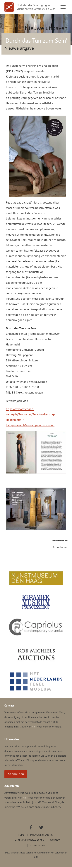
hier (34, 726)
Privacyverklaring (41, 834)
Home (21, 834)
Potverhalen (60, 544)
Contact (55, 840)
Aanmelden (16, 774)
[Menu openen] (63, 7)
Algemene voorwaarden (29, 840)
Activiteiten (37, 845)
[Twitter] (41, 827)
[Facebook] (30, 827)
